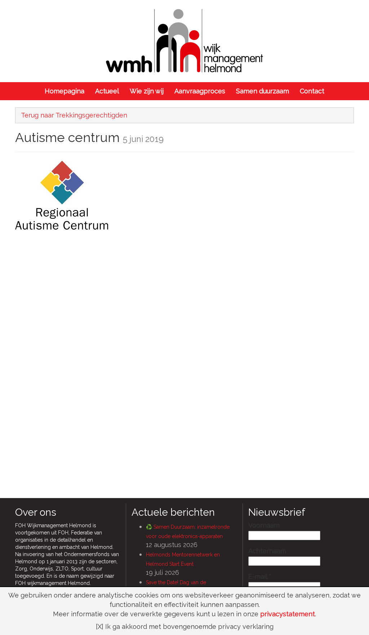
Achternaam (267, 551)
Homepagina (64, 91)
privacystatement (287, 614)
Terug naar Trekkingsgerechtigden (74, 115)
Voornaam (264, 525)
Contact (312, 91)
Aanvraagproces (199, 91)
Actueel (107, 91)
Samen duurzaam (262, 91)
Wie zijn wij (147, 91)
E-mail (259, 576)
